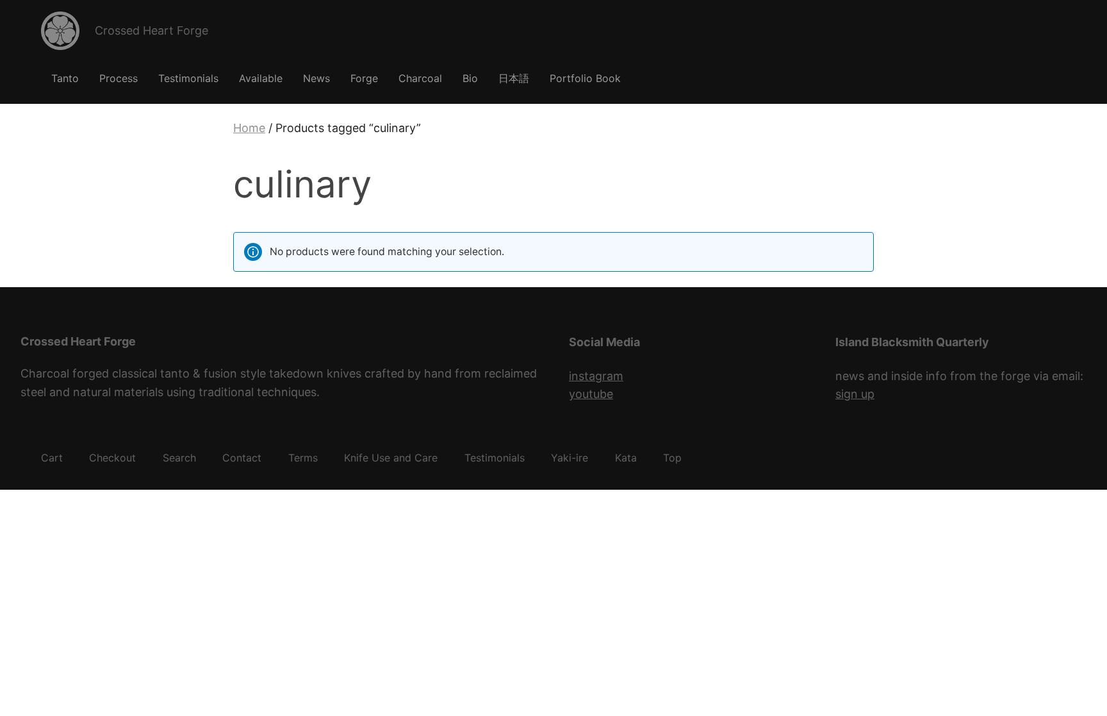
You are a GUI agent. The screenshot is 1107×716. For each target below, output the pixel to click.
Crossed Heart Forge (151, 30)
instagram (596, 376)
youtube (591, 394)
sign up (854, 394)
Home (249, 128)
